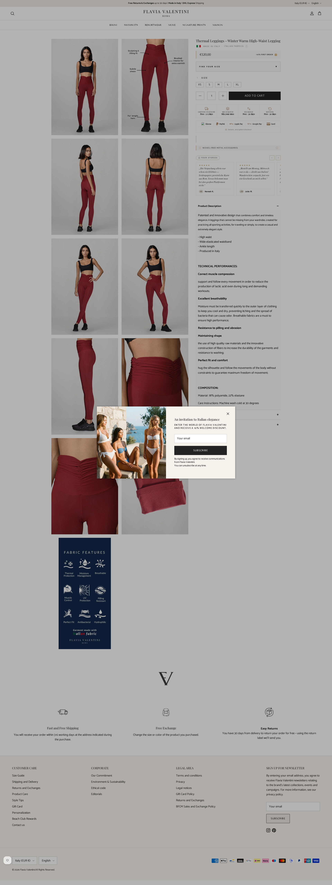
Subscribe (200, 450)
